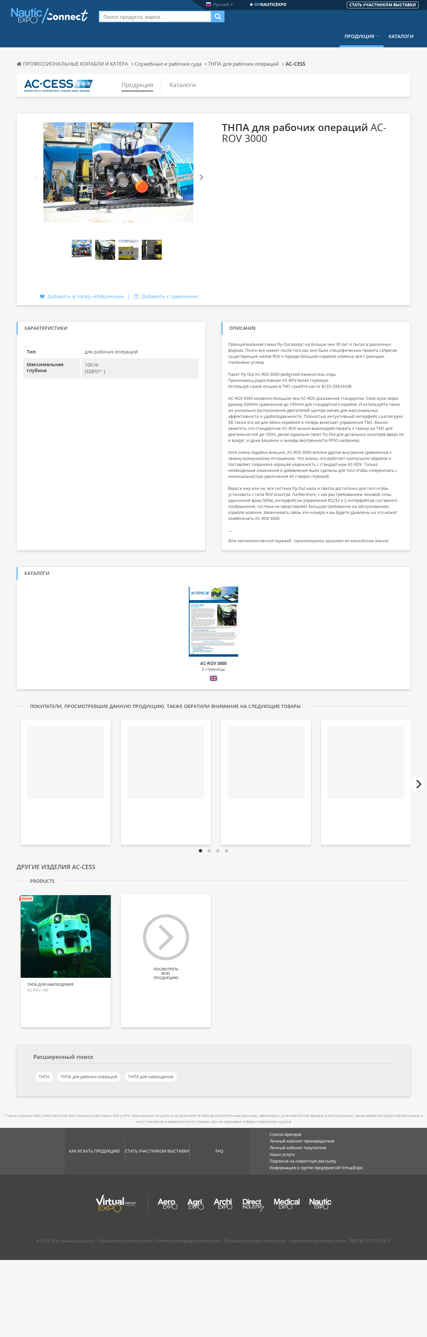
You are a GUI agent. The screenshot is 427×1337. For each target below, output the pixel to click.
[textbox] (155, 16)
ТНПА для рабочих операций (88, 1077)
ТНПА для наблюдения (150, 1077)
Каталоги (401, 36)
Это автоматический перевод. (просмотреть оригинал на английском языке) (308, 541)
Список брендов (285, 1134)
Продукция (359, 36)
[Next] (201, 177)
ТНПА (44, 1077)
